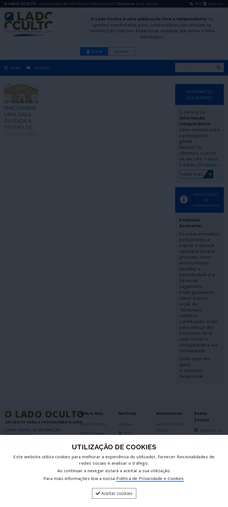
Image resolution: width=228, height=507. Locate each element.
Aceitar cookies (116, 493)
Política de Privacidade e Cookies (150, 478)
